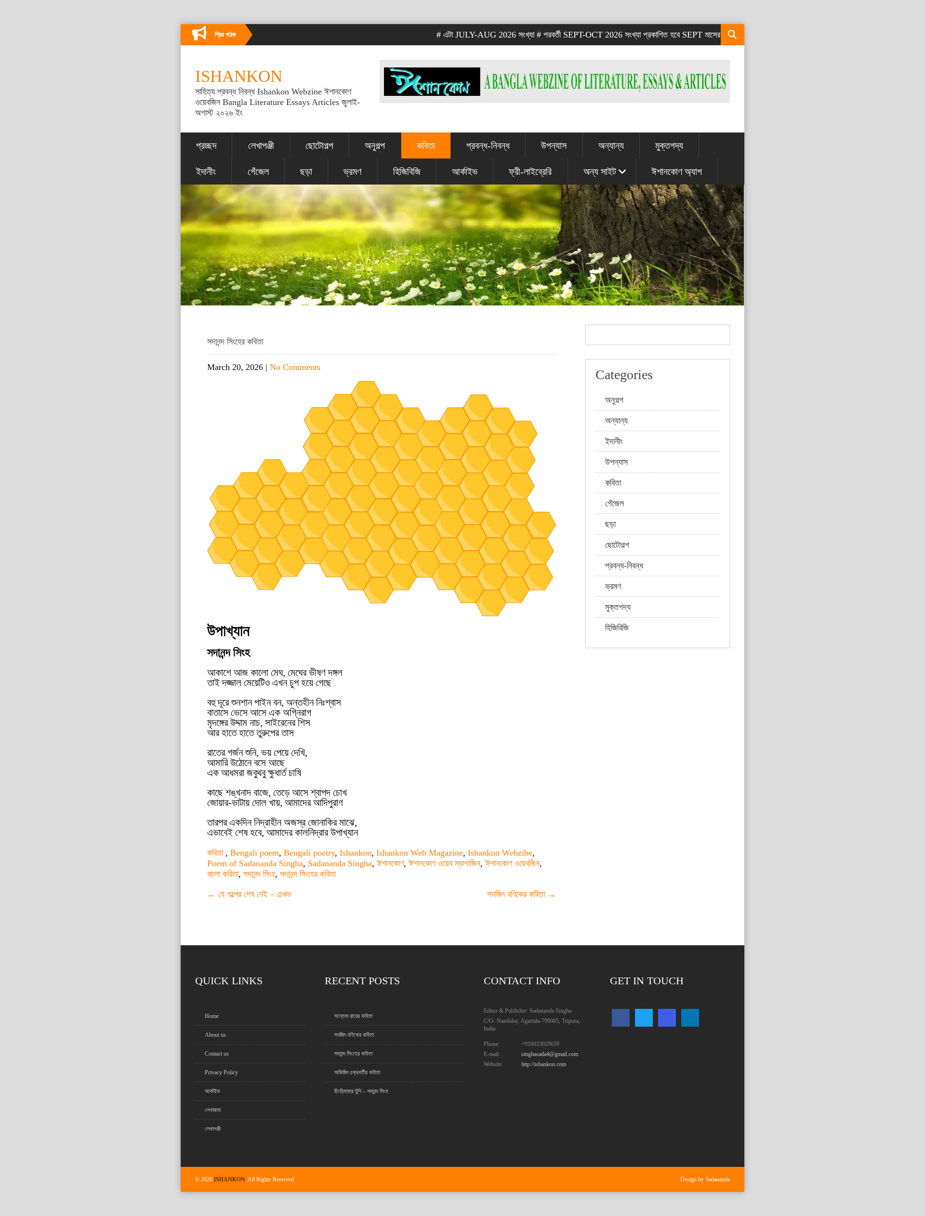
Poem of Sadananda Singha (255, 863)
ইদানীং (206, 171)
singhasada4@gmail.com (549, 1054)
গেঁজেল (258, 171)
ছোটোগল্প (319, 145)
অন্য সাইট (599, 171)
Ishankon (355, 853)
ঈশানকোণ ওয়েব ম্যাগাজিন (444, 863)
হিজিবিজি (407, 171)
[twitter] (644, 1018)
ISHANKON (229, 1179)
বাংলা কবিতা (222, 874)
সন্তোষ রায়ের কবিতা (353, 1016)
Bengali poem (254, 853)
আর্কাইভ (464, 171)
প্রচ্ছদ (206, 145)
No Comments (295, 367)
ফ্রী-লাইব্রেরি (530, 171)
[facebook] (621, 1018)
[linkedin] (690, 1018)
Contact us (217, 1053)
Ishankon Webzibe (500, 853)
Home (212, 1016)
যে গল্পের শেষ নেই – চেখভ (249, 894)
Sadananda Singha (340, 863)
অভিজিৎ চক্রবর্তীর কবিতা (357, 1072)
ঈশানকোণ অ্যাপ (676, 171)
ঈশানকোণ (390, 863)
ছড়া (306, 171)
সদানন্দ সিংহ (259, 874)
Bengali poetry (309, 853)
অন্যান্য (611, 145)
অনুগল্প (375, 145)
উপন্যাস (554, 145)
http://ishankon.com (543, 1064)
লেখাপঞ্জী (261, 145)
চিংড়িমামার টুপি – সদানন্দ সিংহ (361, 1091)
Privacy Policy (221, 1072)
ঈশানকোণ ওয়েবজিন (512, 863)
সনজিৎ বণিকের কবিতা (521, 894)
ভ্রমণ (352, 171)
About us (215, 1034)
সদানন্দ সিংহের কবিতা (308, 874)
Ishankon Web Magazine (419, 853)
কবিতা (426, 145)
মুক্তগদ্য (669, 145)
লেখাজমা (213, 1110)
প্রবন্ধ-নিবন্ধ (488, 145)
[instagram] (667, 1018)
